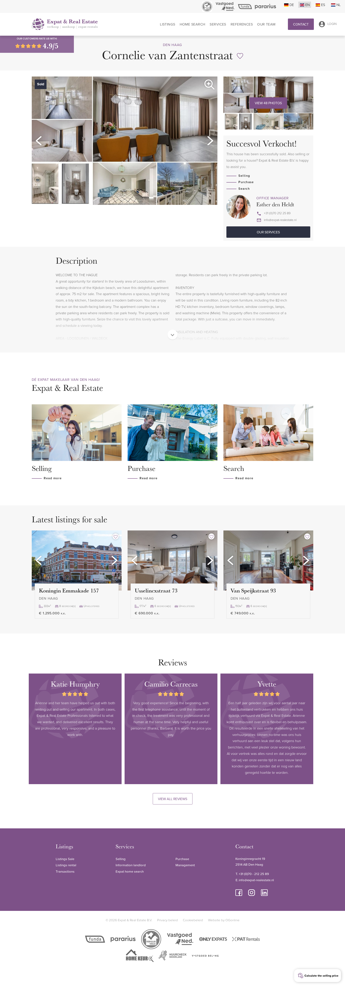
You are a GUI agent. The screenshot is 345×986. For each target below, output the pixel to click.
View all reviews (172, 798)
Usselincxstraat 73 (156, 590)
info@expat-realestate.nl (280, 220)
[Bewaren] (240, 56)
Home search (192, 24)
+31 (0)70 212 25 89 (277, 213)
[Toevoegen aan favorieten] (116, 536)
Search (244, 188)
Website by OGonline (224, 920)
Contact (301, 24)
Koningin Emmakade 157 (69, 590)
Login (332, 24)
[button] (39, 141)
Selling (244, 175)
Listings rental (66, 865)
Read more (53, 478)
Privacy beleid (167, 920)
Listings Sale (65, 858)
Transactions (65, 871)
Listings (167, 24)
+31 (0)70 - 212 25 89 (254, 873)
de (291, 4)
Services (218, 24)
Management (185, 865)
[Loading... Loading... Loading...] (77, 560)
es (323, 4)
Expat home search (130, 871)
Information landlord (131, 865)
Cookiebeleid (193, 920)
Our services (268, 232)
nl (338, 4)
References (242, 24)
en (307, 4)
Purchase (246, 182)
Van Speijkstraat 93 (253, 590)
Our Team (266, 24)
